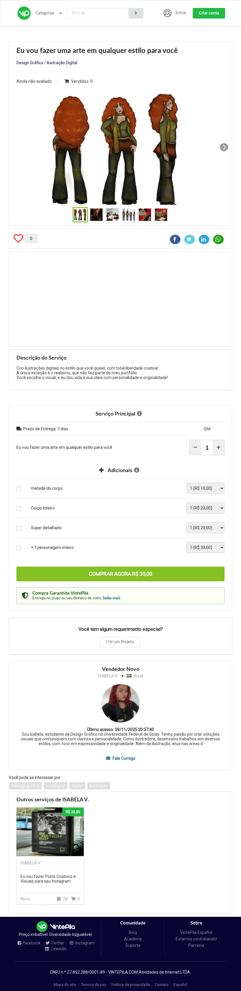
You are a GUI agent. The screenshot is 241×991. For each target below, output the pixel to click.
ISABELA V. (108, 676)
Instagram (85, 943)
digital (77, 785)
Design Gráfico (29, 62)
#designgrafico (25, 785)
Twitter (57, 943)
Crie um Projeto (120, 642)
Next (224, 147)
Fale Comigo (123, 758)
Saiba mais (111, 598)
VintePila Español (196, 932)
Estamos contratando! (196, 939)
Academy (133, 939)
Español (180, 985)
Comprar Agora (120, 574)
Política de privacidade (130, 985)
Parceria (196, 945)
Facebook (32, 943)
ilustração (99, 785)
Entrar (181, 13)
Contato (161, 985)
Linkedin (59, 949)
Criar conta (209, 13)
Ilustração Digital (62, 62)
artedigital (55, 785)
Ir (136, 13)
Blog (133, 932)
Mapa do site (65, 985)
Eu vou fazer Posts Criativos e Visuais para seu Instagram (48, 879)
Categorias (45, 13)
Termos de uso (93, 985)
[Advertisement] (120, 299)
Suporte (132, 945)
